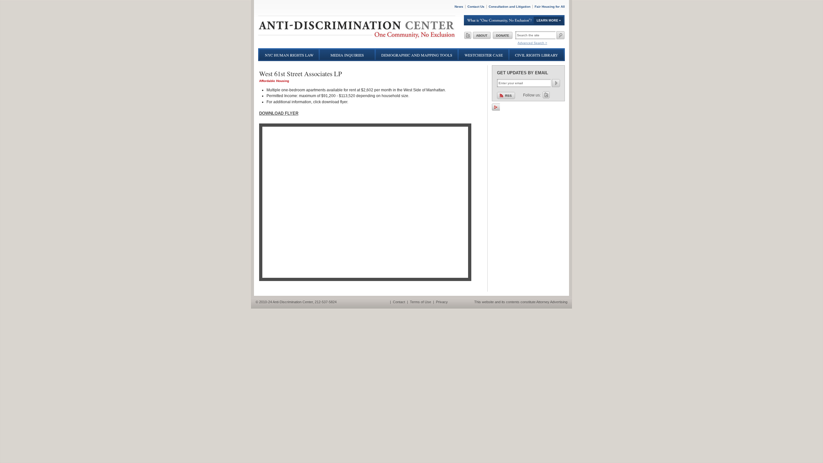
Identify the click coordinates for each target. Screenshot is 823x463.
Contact (399, 302)
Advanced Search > (532, 43)
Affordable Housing (274, 81)
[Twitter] (467, 35)
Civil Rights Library (536, 55)
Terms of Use (420, 302)
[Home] (356, 37)
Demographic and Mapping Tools (416, 55)
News (459, 6)
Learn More (514, 20)
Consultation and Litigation (509, 6)
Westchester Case (484, 55)
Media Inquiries (347, 55)
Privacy (442, 302)
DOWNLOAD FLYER (278, 113)
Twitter (546, 94)
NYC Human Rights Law (289, 55)
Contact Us (475, 6)
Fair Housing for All (550, 6)
